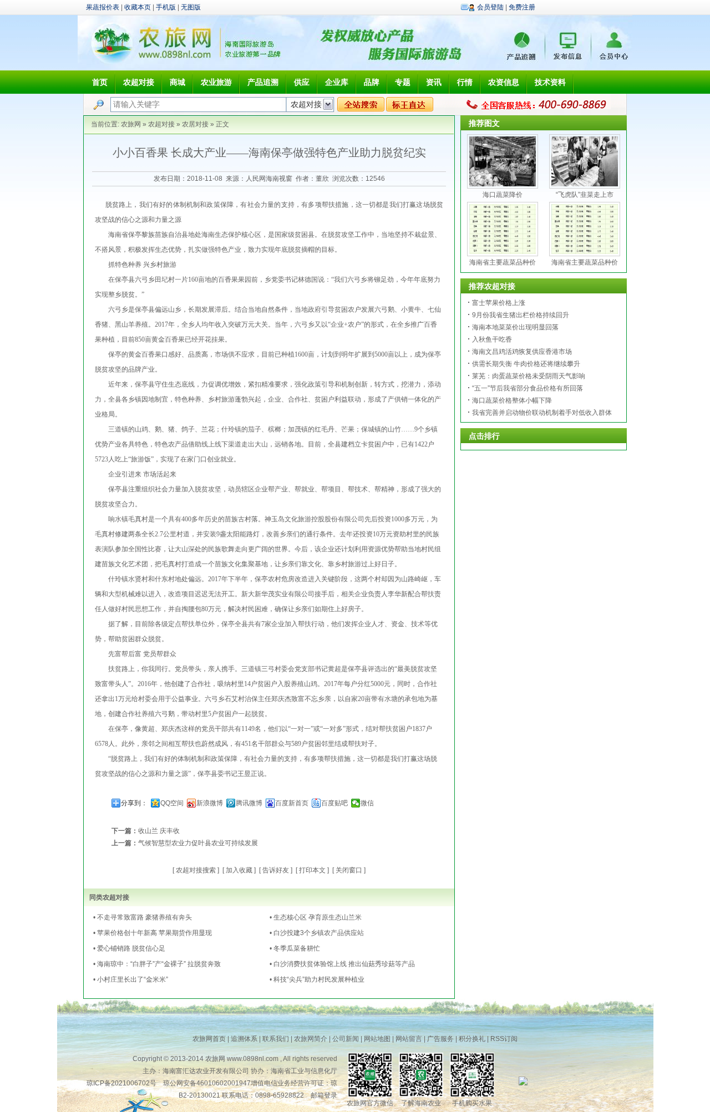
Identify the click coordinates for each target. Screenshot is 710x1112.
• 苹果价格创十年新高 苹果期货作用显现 (152, 933)
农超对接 (138, 82)
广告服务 (440, 1039)
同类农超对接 (109, 897)
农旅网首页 (209, 1039)
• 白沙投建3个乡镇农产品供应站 (317, 933)
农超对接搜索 (196, 870)
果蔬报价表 (102, 7)
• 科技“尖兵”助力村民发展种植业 (317, 979)
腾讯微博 (249, 803)
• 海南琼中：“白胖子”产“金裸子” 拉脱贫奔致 (157, 964)
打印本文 (312, 870)
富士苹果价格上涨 (498, 303)
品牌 (371, 82)
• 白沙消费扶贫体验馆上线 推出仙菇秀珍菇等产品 (342, 964)
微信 (367, 803)
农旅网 (131, 124)
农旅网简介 (310, 1039)
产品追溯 (262, 82)
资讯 (434, 82)
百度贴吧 (334, 803)
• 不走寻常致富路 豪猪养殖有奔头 (142, 917)
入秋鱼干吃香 (492, 339)
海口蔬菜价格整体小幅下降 (512, 400)
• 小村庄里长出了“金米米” (130, 979)
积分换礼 (472, 1039)
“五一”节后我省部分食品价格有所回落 (527, 388)
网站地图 (377, 1039)
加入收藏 (239, 870)
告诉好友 (275, 870)
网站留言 (408, 1039)
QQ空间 (172, 803)
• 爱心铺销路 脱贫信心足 (129, 948)
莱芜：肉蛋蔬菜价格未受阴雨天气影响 (528, 376)
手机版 (166, 7)
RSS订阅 (504, 1039)
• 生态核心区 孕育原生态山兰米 (316, 917)
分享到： (134, 803)
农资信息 (503, 82)
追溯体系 (244, 1039)
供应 (302, 82)
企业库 (336, 82)
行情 (465, 82)
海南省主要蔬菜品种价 (502, 262)
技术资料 (550, 82)
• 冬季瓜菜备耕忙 (295, 948)
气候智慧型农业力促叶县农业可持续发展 (198, 843)
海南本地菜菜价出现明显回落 (515, 327)
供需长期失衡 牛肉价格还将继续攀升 (526, 364)
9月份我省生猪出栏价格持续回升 (520, 315)
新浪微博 (209, 803)
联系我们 (275, 1039)
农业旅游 (216, 82)
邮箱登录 (324, 1095)
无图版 (191, 7)
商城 (177, 82)
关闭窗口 (349, 870)
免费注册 (522, 7)
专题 (402, 82)
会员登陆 (490, 7)
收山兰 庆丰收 (159, 831)
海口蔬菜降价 (503, 195)
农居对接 (195, 124)
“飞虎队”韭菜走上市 (584, 195)
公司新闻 (345, 1039)
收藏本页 (137, 7)
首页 (100, 82)
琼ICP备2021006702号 (121, 1083)
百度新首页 (291, 803)
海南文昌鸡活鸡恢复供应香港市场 (522, 352)
